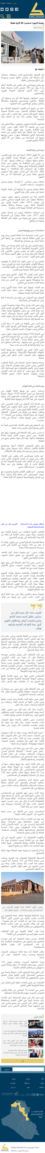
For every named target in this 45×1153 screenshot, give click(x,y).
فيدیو (13, 1078)
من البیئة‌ (27, 1082)
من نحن (13, 1087)
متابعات (41, 1087)
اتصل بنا (12, 1082)
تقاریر (42, 1082)
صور (28, 1087)
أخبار (42, 1078)
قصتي (28, 1078)
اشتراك (6, 1069)
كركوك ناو (39, 69)
